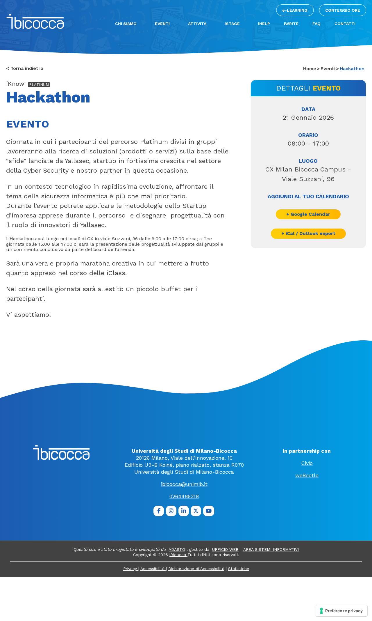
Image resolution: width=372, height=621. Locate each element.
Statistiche (238, 568)
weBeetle (307, 475)
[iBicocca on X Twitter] (196, 511)
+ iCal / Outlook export (308, 233)
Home (309, 68)
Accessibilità (153, 568)
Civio (307, 463)
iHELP (264, 23)
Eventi (328, 68)
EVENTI (162, 23)
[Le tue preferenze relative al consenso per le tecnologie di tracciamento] (341, 610)
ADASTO (177, 549)
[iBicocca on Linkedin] (183, 511)
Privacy (130, 568)
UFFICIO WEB (225, 549)
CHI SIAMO (126, 23)
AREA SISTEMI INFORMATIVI (271, 549)
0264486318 (184, 496)
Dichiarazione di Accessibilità (196, 568)
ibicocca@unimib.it (184, 484)
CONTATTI (345, 23)
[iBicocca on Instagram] (171, 511)
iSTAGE (232, 23)
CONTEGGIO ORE (342, 10)
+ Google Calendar (308, 214)
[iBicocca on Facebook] (158, 511)
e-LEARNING (294, 10)
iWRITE (291, 23)
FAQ (316, 23)
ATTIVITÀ (197, 23)
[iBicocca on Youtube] (208, 511)
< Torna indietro (24, 68)
